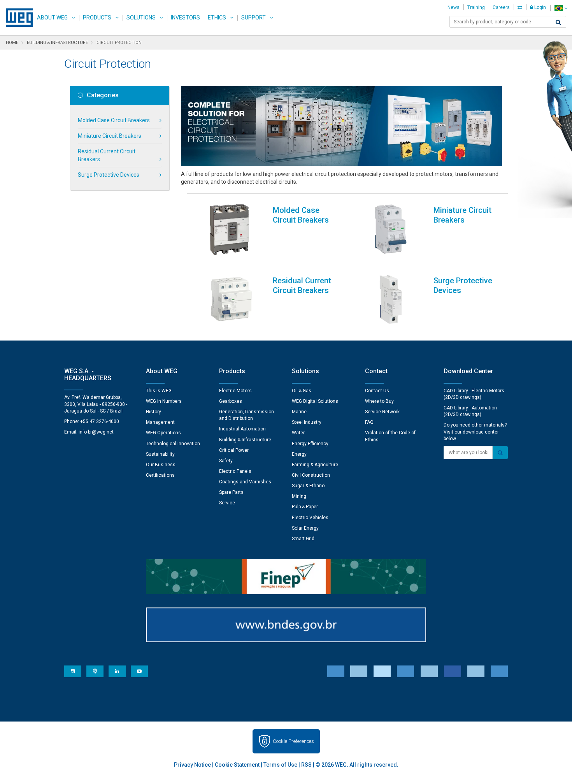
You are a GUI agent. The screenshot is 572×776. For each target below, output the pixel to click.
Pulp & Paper (305, 506)
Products (97, 17)
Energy (299, 454)
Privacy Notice (192, 765)
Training (476, 7)
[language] (561, 8)
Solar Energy (305, 528)
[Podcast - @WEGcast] (95, 671)
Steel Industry (306, 422)
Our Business (160, 464)
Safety (226, 460)
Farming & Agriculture (315, 464)
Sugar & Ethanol (309, 485)
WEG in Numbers (164, 401)
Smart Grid (303, 538)
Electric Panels (235, 471)
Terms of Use (280, 765)
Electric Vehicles (310, 517)
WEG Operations (163, 432)
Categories (103, 95)
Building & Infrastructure (245, 439)
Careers (501, 7)
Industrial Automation (242, 429)
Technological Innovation (173, 443)
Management (160, 422)
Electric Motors (235, 390)
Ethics (217, 17)
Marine (299, 411)
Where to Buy (379, 401)
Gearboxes (230, 401)
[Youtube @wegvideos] (139, 671)
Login (539, 7)
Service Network (382, 411)
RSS (306, 765)
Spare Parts (231, 492)
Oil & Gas (301, 390)
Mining (299, 496)
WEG (16, 17)
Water (298, 432)
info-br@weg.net (96, 432)
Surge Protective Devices (108, 175)
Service (227, 503)
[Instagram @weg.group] (72, 671)
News (453, 7)
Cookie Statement (237, 765)
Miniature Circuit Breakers (109, 136)
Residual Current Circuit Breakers (106, 155)
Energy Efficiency (310, 443)
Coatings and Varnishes (245, 482)
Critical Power (234, 450)
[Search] (558, 22)
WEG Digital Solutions (315, 401)
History (153, 411)
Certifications (160, 475)
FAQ (369, 422)
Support (253, 17)
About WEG (52, 17)
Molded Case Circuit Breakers (114, 120)
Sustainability (160, 454)
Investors (185, 17)
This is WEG (159, 390)
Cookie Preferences (293, 741)
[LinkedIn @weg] (117, 671)
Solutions (141, 17)
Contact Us (377, 390)
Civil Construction (311, 475)
